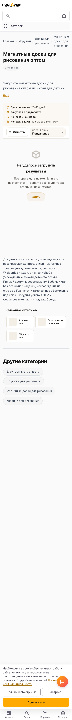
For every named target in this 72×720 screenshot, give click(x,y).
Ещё (6, 95)
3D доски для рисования (24, 381)
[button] (62, 681)
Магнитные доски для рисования (29, 391)
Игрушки (25, 41)
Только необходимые (21, 692)
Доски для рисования (42, 41)
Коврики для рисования (23, 400)
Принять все (36, 702)
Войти (36, 197)
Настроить (55, 692)
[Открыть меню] (66, 5)
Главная (8, 41)
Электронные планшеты (23, 371)
